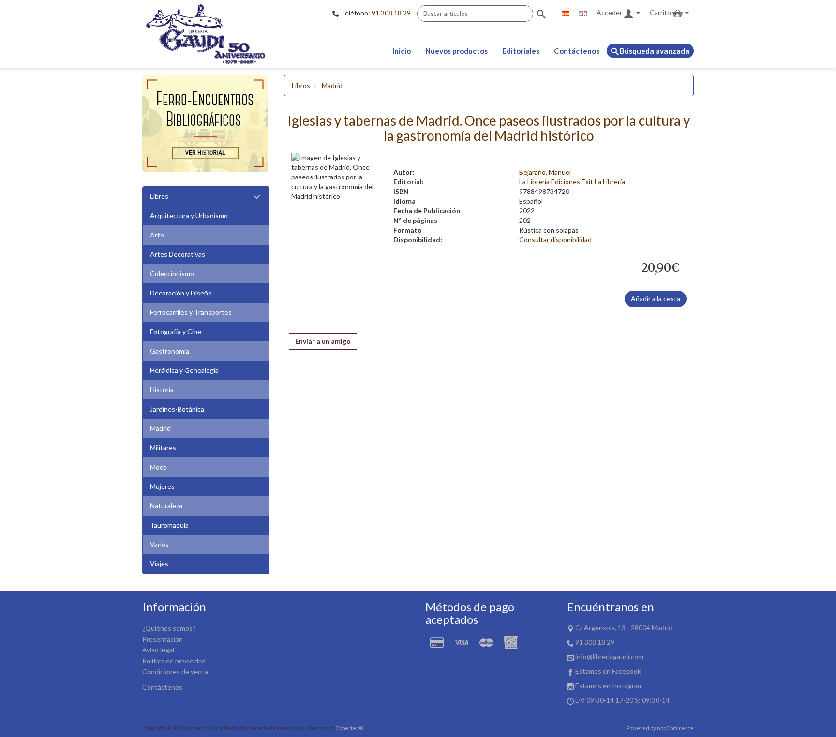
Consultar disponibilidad (555, 240)
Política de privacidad (174, 661)
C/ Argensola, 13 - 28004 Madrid (623, 627)
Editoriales (520, 50)
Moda (158, 467)
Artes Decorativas (177, 254)
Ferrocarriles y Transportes (191, 312)
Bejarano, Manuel (545, 172)
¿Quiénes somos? (168, 628)
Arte (157, 235)
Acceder (610, 12)
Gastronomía (169, 351)
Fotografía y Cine (175, 331)
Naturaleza (166, 505)
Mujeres (162, 486)
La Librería (534, 181)
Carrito (661, 12)
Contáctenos (576, 50)
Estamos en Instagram (609, 685)
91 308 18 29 (391, 13)
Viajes (159, 564)
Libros (159, 196)
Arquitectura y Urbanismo (189, 215)
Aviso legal (158, 650)
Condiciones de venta (175, 671)
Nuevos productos (456, 50)
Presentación (162, 639)
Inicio (401, 50)
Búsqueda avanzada (653, 50)
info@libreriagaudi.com (609, 656)
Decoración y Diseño (181, 293)
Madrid (160, 428)
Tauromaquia (169, 525)
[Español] (565, 12)
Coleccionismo (172, 273)
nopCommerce (675, 728)
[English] (583, 12)
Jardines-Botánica (177, 409)
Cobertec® (349, 728)
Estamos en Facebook (608, 671)
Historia (162, 389)
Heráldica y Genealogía (184, 370)
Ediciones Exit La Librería (588, 181)
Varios (159, 544)
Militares (163, 447)
